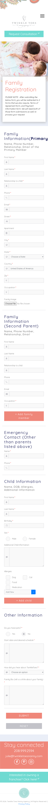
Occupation (10, 287)
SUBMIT (24, 715)
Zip (6, 275)
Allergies (8, 571)
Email (7, 204)
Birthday (8, 521)
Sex (6, 533)
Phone (7, 193)
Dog (14, 577)
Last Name (9, 169)
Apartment (9, 228)
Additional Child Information (16, 545)
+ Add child (24, 600)
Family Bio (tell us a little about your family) (23, 681)
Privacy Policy (24, 804)
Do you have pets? (13, 628)
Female (32, 538)
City (6, 240)
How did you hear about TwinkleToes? (21, 667)
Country (8, 264)
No (29, 634)
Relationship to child (14, 181)
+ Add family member (24, 416)
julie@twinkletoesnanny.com (24, 756)
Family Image (10, 299)
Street (7, 216)
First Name (9, 157)
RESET (24, 726)
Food (14, 582)
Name (7, 451)
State (7, 252)
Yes (13, 634)
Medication (17, 587)
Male (14, 538)
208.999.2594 (24, 751)
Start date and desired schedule (19, 640)
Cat (30, 577)
